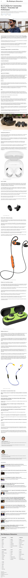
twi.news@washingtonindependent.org (4, 574)
